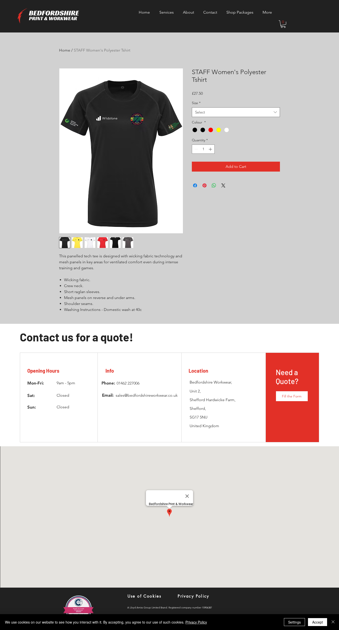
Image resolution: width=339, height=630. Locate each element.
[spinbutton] (203, 149)
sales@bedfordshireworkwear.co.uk (147, 395)
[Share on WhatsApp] (214, 185)
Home (64, 50)
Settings (294, 622)
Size (196, 103)
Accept (317, 622)
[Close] (333, 622)
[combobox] (236, 112)
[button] (283, 24)
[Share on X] (223, 185)
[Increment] (211, 149)
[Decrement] (196, 149)
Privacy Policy (196, 622)
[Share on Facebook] (195, 185)
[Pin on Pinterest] (204, 185)
